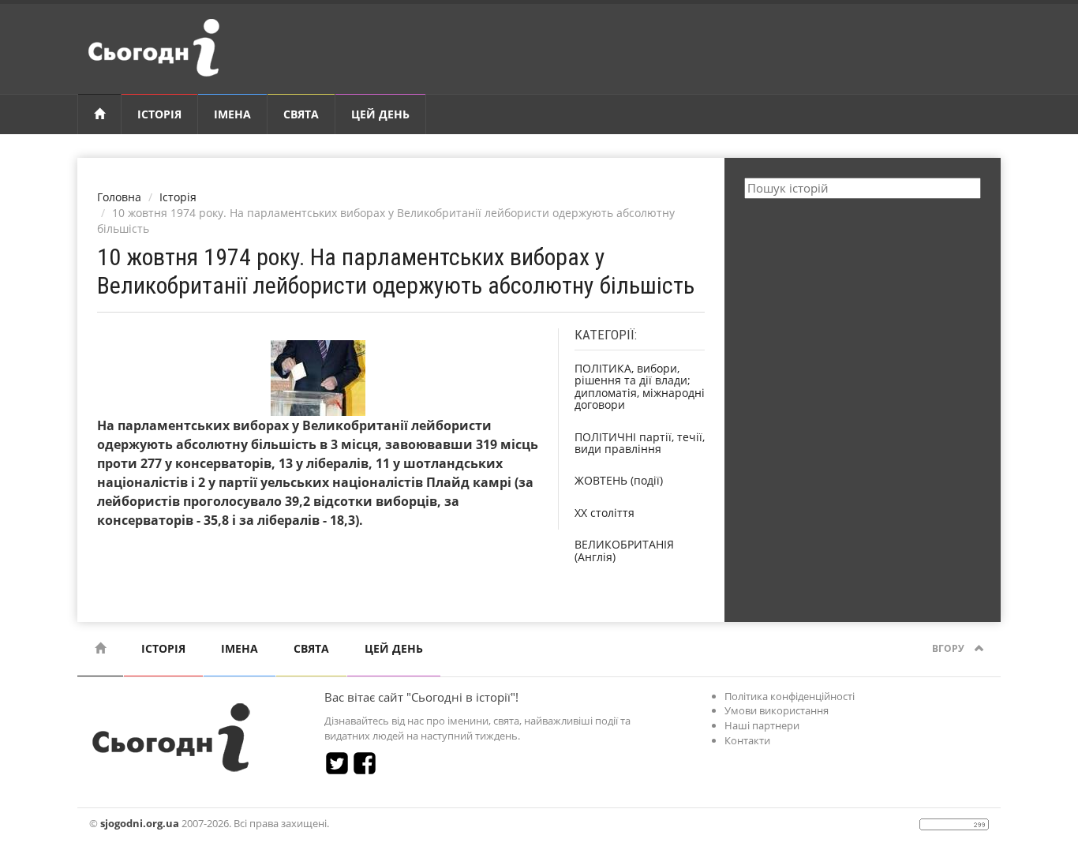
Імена (232, 114)
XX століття (604, 512)
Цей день (380, 114)
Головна (119, 196)
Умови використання (776, 710)
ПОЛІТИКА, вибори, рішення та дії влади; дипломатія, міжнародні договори (640, 386)
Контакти (747, 740)
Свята (301, 114)
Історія (159, 114)
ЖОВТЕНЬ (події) (619, 480)
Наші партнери (761, 725)
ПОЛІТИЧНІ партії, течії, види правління (640, 442)
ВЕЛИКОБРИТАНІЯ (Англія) (624, 550)
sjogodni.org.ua (139, 823)
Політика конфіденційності (789, 696)
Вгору (949, 648)
